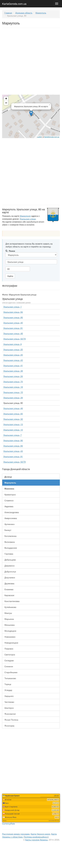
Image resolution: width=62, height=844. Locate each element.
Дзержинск (9, 565)
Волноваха (9, 541)
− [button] (6, 103)
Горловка (8, 553)
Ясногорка (9, 725)
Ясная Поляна (11, 719)
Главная (8, 12)
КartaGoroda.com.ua (52, 137)
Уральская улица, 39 (13, 397)
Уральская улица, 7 (12, 435)
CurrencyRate (8, 823)
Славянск (8, 500)
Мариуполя (25, 215)
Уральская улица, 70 (13, 381)
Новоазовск (9, 636)
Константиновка (11, 601)
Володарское (10, 547)
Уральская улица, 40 (13, 322)
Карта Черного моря (40, 833)
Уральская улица (28, 218)
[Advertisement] (31, 62)
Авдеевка (8, 506)
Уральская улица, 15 (13, 392)
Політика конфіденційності (36, 836)
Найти (10, 276)
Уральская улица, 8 (12, 344)
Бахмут (7, 530)
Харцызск (8, 696)
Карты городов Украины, (36, 839)
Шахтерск (9, 707)
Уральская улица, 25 (13, 349)
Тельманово (10, 678)
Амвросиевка (10, 518)
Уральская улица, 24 (13, 376)
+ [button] (6, 98)
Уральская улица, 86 (13, 317)
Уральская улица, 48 (13, 333)
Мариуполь (40, 12)
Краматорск (10, 494)
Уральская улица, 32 (13, 419)
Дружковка (9, 583)
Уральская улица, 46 (13, 408)
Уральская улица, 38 (13, 370)
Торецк (7, 684)
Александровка (11, 512)
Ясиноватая (10, 713)
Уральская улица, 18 (13, 386)
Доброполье (10, 571)
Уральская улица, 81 (13, 328)
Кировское (9, 595)
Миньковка (9, 624)
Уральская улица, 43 (13, 360)
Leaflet (39, 137)
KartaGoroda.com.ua (14, 3)
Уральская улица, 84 (13, 312)
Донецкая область (23, 12)
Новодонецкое (11, 642)
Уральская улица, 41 (13, 365)
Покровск (8, 648)
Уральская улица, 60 (13, 413)
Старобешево (10, 672)
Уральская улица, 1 (12, 306)
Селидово (9, 660)
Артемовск (9, 524)
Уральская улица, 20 (13, 354)
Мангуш (8, 613)
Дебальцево (10, 559)
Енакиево (8, 589)
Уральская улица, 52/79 (14, 338)
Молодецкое (10, 630)
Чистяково (9, 701)
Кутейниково (10, 607)
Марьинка (9, 618)
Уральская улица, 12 (13, 429)
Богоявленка (10, 535)
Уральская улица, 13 (13, 424)
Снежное (8, 666)
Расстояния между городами (16, 833)
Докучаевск (9, 577)
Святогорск (9, 654)
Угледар (8, 690)
